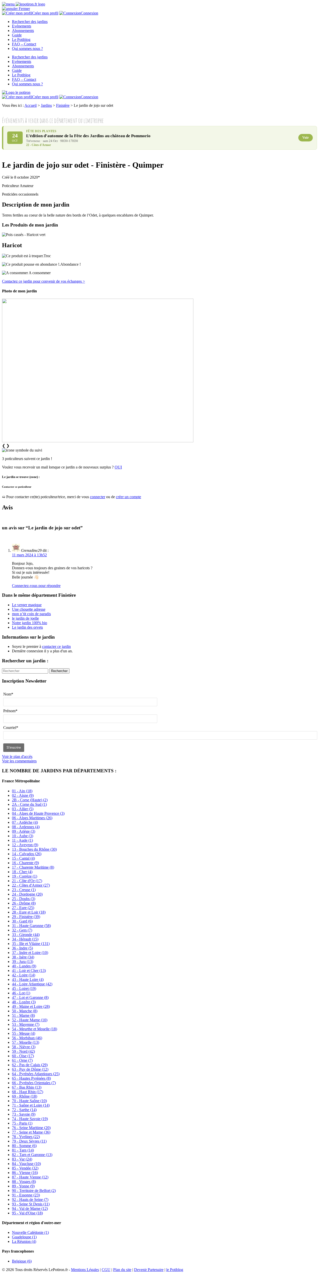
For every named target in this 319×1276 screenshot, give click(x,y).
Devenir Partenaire (148, 1270)
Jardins (46, 105)
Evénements (21, 26)
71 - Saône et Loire (31, 1105)
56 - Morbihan (27, 1038)
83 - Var (22, 1159)
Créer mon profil (45, 13)
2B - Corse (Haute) (30, 800)
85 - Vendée (25, 1168)
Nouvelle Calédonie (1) (30, 1232)
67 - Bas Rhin (26, 1087)
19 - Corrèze (24, 876)
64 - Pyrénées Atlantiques (36, 1074)
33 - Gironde (26, 934)
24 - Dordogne (27, 894)
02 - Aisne (23, 795)
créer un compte (128, 497)
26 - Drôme (24, 903)
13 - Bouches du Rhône (34, 849)
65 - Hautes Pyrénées (31, 1078)
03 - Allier (22, 809)
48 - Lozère (24, 1002)
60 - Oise (23, 1056)
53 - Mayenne (25, 1024)
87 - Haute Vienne (30, 1177)
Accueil (30, 105)
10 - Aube (22, 836)
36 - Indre (22, 948)
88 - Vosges (24, 1181)
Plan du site (122, 1270)
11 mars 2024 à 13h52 (29, 555)
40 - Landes (24, 966)
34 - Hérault (25, 939)
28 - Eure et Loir (29, 912)
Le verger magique (27, 605)
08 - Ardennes (26, 827)
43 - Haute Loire (28, 979)
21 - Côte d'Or (27, 881)
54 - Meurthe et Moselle (34, 1029)
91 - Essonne (26, 1195)
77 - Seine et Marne (31, 1132)
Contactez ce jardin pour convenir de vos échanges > (43, 281)
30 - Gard (22, 921)
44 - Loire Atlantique (32, 984)
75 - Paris (22, 1123)
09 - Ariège (23, 831)
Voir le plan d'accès (17, 756)
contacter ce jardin (56, 646)
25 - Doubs (23, 899)
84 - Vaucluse (26, 1163)
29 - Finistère (26, 917)
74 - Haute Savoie (30, 1119)
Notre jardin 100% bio (29, 623)
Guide (17, 35)
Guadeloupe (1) (24, 1237)
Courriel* (10, 727)
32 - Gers (22, 930)
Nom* (8, 694)
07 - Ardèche (25, 822)
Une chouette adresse (28, 609)
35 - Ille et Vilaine (31, 943)
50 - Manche (24, 1011)
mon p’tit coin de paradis (31, 614)
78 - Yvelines (26, 1137)
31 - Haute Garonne (31, 926)
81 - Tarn (23, 1150)
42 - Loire (23, 975)
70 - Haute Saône (29, 1101)
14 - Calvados (26, 854)
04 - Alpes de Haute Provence (38, 813)
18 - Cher (22, 872)
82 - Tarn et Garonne (32, 1155)
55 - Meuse (23, 1033)
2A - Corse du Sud (29, 804)
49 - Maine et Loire (31, 1006)
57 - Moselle (25, 1042)
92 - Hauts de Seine (30, 1199)
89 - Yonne (23, 1186)
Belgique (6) (22, 1261)
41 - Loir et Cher (29, 970)
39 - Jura (22, 961)
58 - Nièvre (23, 1047)
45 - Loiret (24, 988)
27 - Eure (23, 908)
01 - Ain (22, 791)
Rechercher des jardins (30, 21)
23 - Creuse (24, 890)
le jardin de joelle (25, 618)
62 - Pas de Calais (30, 1065)
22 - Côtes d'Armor (31, 885)
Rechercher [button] (59, 671)
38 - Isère (23, 957)
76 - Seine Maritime (31, 1128)
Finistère (63, 105)
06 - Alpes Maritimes (32, 818)
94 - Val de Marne (30, 1208)
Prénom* (10, 711)
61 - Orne (22, 1060)
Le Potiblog (21, 39)
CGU (106, 1270)
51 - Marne (23, 1015)
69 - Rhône (24, 1096)
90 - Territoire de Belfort (34, 1190)
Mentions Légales (85, 1270)
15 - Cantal (23, 858)
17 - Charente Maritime (33, 867)
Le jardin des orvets (27, 627)
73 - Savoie (23, 1114)
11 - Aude (22, 840)
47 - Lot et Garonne (30, 997)
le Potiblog (174, 1270)
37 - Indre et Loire (30, 952)
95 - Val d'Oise (27, 1213)
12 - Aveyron (25, 845)
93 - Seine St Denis (31, 1204)
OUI (118, 467)
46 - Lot (21, 993)
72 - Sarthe (24, 1110)
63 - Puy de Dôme (30, 1069)
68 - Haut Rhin (27, 1092)
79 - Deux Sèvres (29, 1141)
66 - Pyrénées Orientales (34, 1083)
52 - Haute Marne (29, 1020)
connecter (97, 497)
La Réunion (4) (24, 1241)
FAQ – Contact (24, 44)
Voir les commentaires (19, 761)
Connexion (89, 13)
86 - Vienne (25, 1172)
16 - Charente (25, 863)
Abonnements (23, 30)
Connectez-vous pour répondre (36, 585)
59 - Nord (23, 1051)
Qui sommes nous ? (27, 48)
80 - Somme (24, 1146)
